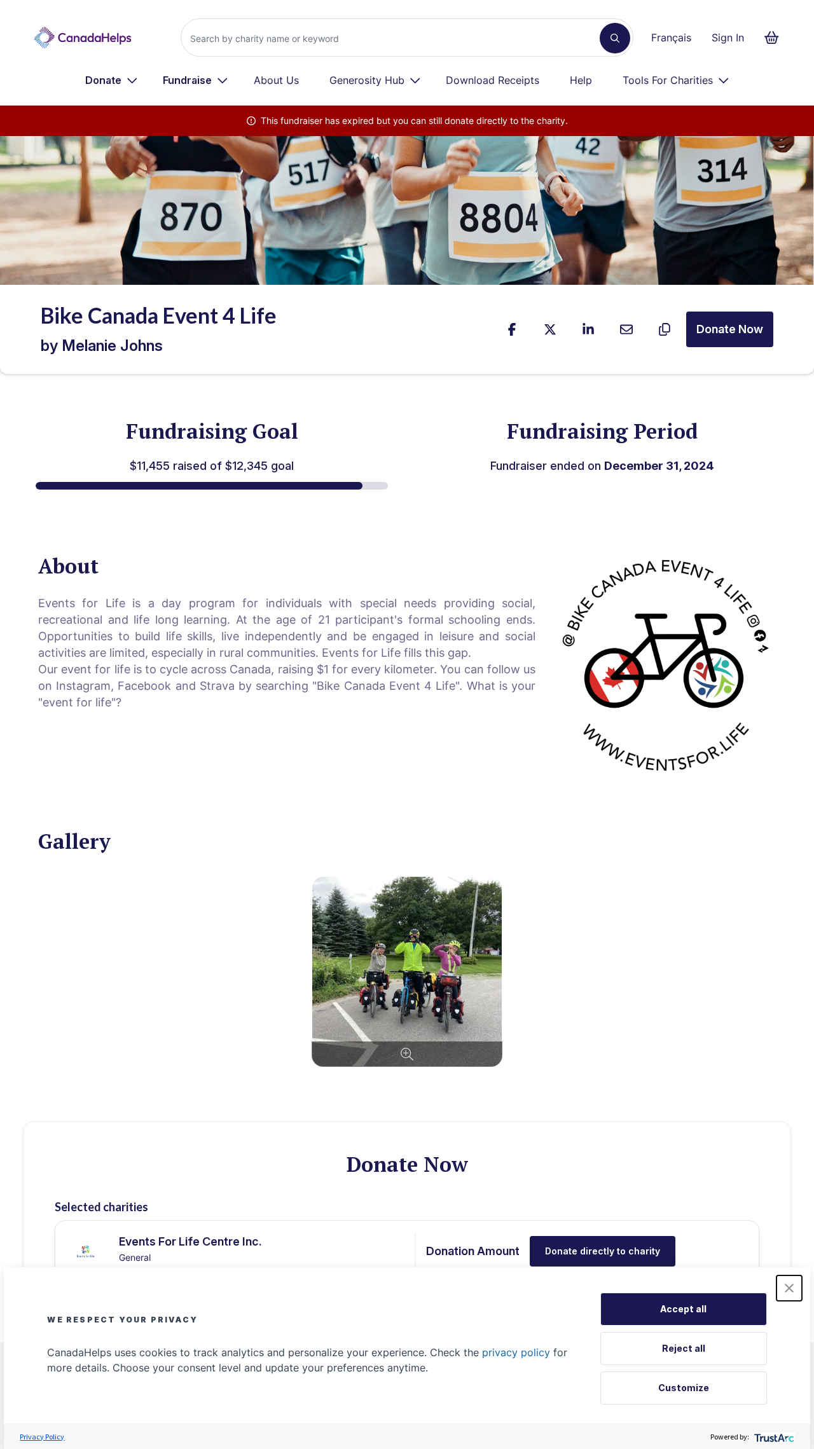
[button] (789, 1288)
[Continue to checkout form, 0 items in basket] (775, 37)
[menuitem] (112, 80)
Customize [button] (683, 1387)
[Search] (615, 38)
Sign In (728, 37)
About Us (276, 80)
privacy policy (516, 1352)
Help (581, 80)
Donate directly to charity (602, 1251)
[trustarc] (773, 1436)
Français (671, 37)
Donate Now (729, 329)
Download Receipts (492, 80)
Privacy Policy (42, 1436)
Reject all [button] (683, 1348)
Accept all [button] (683, 1308)
